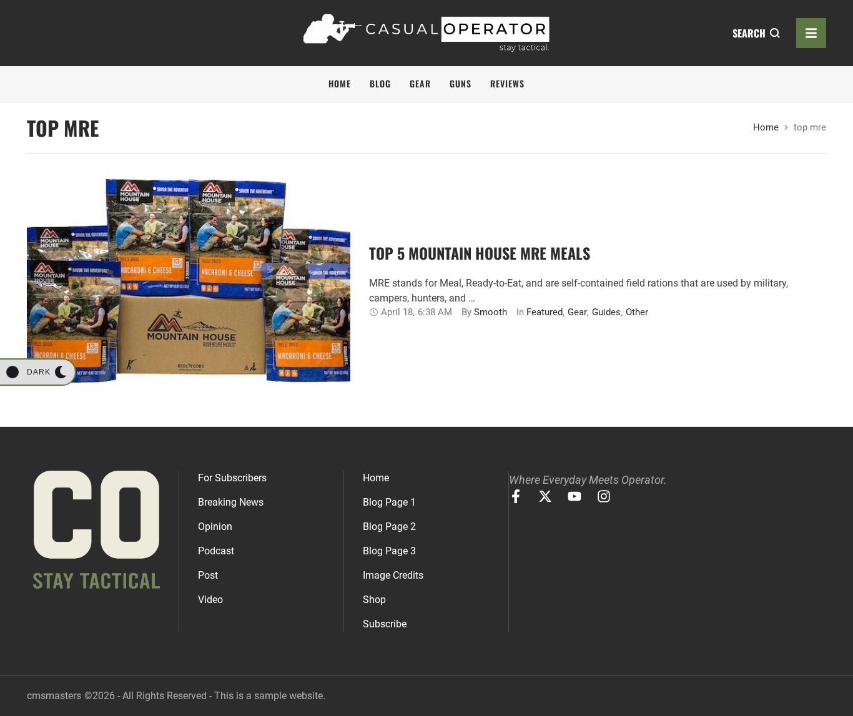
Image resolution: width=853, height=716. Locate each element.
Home (766, 127)
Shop (374, 600)
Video (210, 600)
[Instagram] (604, 496)
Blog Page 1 (389, 502)
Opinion (215, 526)
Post (208, 575)
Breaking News (231, 502)
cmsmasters (54, 696)
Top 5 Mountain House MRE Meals (479, 253)
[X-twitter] (545, 496)
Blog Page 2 (389, 526)
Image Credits (393, 575)
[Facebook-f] (516, 496)
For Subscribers (232, 478)
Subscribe (385, 624)
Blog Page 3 (389, 551)
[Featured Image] (188, 281)
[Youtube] (574, 496)
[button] (37, 372)
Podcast (216, 551)
